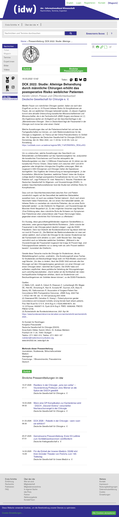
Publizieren (9, 486)
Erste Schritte (11, 24)
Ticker (6, 50)
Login (78, 2)
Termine (7, 57)
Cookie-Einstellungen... (12, 513)
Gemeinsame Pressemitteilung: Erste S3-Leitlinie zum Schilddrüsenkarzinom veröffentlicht (57, 437)
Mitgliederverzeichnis (32, 486)
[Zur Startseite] (59, 17)
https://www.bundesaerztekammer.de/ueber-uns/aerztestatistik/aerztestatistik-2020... (54, 315)
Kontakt (101, 2)
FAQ (7, 489)
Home (23, 41)
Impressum (103, 484)
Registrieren (89, 2)
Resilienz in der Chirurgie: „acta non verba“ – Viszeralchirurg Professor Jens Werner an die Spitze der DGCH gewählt (55, 387)
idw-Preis (27, 492)
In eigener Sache (30, 489)
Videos (7, 69)
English (70, 2)
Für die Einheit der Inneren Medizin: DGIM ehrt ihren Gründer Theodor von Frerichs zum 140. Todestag (55, 454)
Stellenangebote (30, 497)
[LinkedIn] (6, 81)
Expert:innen (9, 61)
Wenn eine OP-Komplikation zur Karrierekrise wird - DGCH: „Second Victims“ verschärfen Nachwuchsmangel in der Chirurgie (57, 405)
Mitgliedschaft (29, 484)
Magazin (7, 53)
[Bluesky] (6, 78)
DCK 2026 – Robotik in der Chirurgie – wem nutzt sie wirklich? (57, 422)
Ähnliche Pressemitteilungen (73, 69)
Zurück (26, 68)
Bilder (6, 65)
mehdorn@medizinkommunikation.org (38, 337)
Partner (27, 494)
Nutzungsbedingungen (108, 486)
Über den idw (30, 24)
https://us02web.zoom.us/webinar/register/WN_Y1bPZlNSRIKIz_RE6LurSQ (53, 145)
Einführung (9, 481)
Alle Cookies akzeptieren (103, 513)
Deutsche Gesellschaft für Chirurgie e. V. (45, 99)
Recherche (9, 484)
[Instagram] (12, 87)
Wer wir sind (29, 481)
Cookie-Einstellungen (104, 493)
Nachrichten (9, 46)
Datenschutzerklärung (108, 489)
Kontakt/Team (29, 499)
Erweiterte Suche (95, 33)
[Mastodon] (12, 78)
